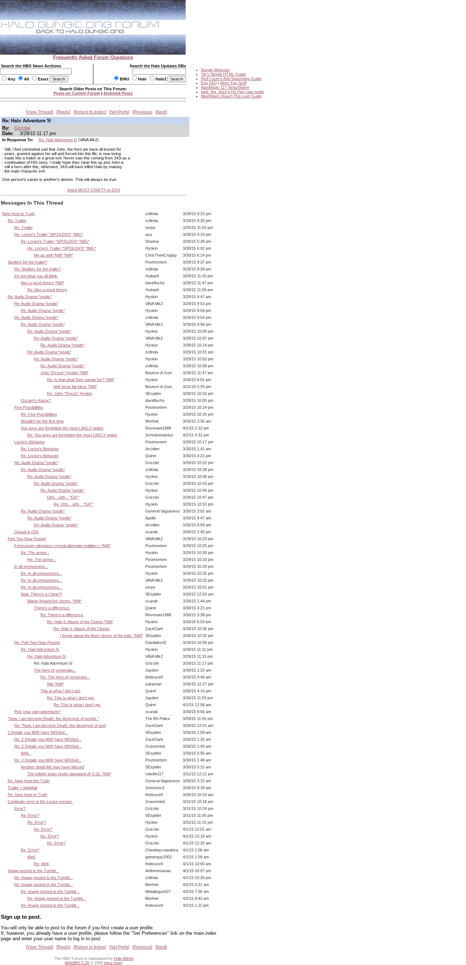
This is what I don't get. (60, 691)
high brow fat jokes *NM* (75, 386)
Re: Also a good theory (47, 290)
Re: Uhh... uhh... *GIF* (73, 504)
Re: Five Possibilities (39, 414)
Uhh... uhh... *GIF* (63, 497)
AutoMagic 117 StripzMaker (225, 87)
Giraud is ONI (26, 532)
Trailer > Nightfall (22, 788)
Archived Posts (118, 93)
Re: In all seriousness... (41, 573)
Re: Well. (42, 864)
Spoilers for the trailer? (27, 262)
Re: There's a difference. (62, 615)
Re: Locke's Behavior (40, 449)
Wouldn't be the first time (42, 421)
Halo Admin (124, 958)
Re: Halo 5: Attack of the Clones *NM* (80, 622)
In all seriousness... (31, 566)
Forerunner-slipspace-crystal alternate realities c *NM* (62, 545)
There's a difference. (52, 608)
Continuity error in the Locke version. (40, 801)
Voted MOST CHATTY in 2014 (93, 190)
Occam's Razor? (36, 400)
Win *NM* (55, 684)
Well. (31, 857)
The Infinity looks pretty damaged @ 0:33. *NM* (69, 774)
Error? (19, 808)
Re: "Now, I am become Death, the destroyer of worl (60, 725)
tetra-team (113, 963)
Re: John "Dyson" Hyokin (69, 393)
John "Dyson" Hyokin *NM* (64, 373)
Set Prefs (119, 112)
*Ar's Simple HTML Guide (223, 74)
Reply (63, 112)
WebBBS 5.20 (77, 963)
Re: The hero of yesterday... (65, 677)
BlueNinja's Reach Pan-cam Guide (231, 96)
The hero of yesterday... (55, 670)
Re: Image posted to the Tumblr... (43, 877)
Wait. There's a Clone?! (41, 594)
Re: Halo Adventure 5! (58, 140)
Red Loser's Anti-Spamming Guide (231, 78)
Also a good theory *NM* (42, 283)
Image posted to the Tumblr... (33, 871)
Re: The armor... (35, 552)
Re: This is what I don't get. (71, 698)
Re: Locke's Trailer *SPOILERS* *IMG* (48, 234)
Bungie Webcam (215, 70)
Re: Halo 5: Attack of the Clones (82, 628)
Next (161, 112)
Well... (26, 753)
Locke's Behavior (29, 442)
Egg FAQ (209, 83)
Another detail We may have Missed (52, 767)
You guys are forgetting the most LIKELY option (62, 428)
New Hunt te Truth (18, 213)
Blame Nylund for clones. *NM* (54, 601)
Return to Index (90, 112)
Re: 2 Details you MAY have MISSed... (48, 739)
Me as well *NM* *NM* (53, 255)
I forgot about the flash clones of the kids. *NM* (101, 635)
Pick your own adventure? (37, 711)
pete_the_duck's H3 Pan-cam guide (232, 92)
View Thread (39, 112)
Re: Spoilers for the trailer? (37, 269)
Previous (142, 112)
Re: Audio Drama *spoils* (30, 296)
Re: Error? (30, 815)
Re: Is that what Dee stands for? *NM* (80, 379)
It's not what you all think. (36, 276)
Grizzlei (22, 128)
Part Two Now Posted (27, 539)
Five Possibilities (28, 407)
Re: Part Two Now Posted (37, 642)
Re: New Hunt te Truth (27, 794)
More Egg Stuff (233, 83)
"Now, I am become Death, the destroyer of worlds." (53, 718)
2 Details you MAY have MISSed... (38, 732)
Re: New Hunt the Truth (29, 781)
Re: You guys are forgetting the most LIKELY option (72, 435)
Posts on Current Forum (77, 93)
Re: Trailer (17, 220)
